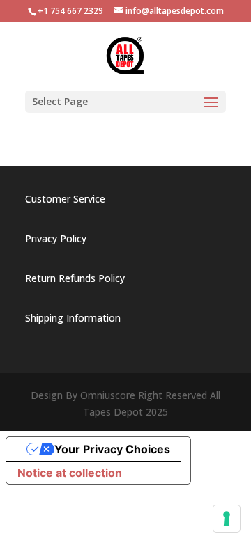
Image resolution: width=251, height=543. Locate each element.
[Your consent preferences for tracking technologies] (226, 518)
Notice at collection (69, 473)
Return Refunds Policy (75, 278)
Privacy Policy (55, 238)
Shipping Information (73, 317)
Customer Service (65, 198)
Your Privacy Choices (112, 449)
